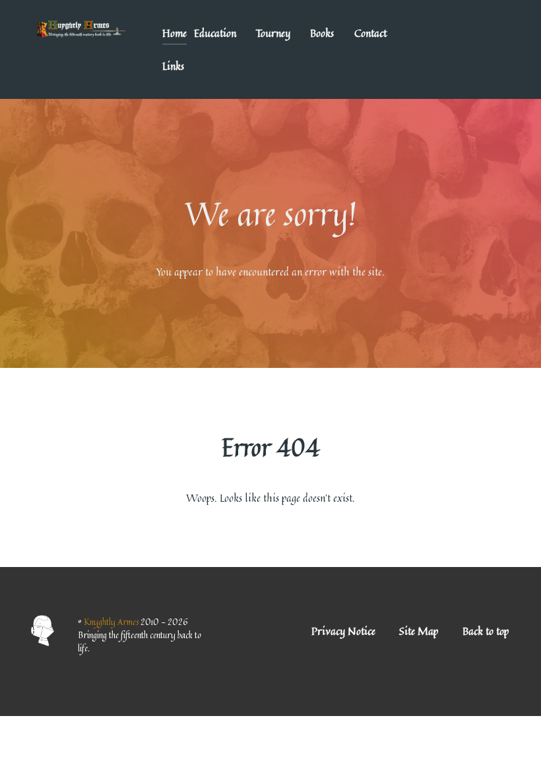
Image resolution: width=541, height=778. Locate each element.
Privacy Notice (343, 631)
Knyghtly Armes (112, 621)
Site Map (418, 631)
